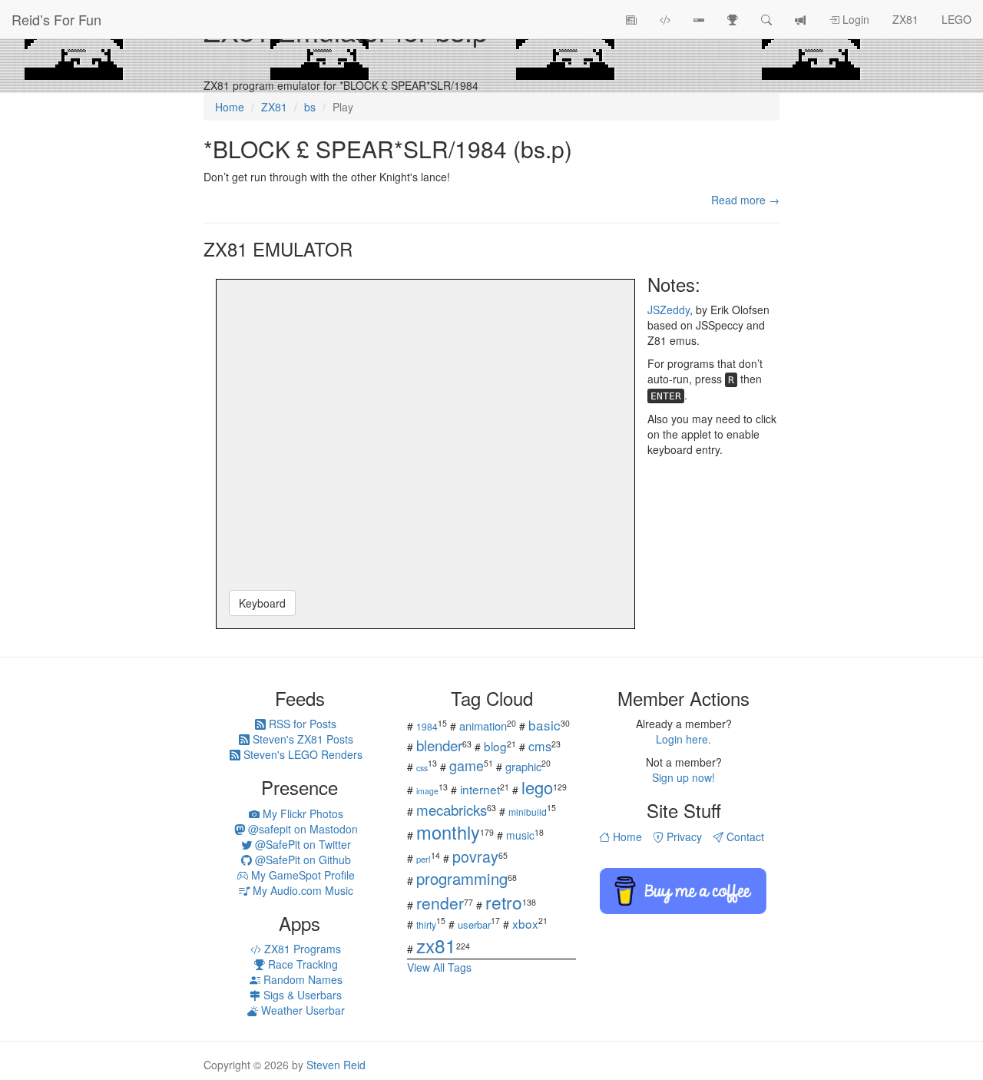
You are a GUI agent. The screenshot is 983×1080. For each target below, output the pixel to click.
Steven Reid (336, 1064)
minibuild (527, 811)
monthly (448, 832)
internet (480, 788)
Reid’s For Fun (56, 19)
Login (854, 19)
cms (539, 746)
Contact (743, 836)
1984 (427, 726)
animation (483, 725)
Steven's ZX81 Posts (301, 739)
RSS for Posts (301, 723)
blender (439, 744)
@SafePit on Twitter (301, 844)
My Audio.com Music (301, 890)
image (427, 791)
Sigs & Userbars (301, 994)
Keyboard (262, 603)
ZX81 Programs (301, 948)
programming (462, 878)
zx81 (436, 945)
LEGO (956, 19)
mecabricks (451, 809)
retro (503, 902)
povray (475, 856)
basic (544, 724)
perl (423, 859)
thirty (426, 924)
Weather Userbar (301, 1010)
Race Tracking (301, 964)
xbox (525, 923)
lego (537, 787)
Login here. (683, 739)
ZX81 (905, 19)
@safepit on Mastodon (301, 829)
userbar (474, 924)
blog (495, 745)
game (466, 765)
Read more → (745, 199)
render (440, 902)
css (422, 768)
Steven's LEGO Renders (301, 754)
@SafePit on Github (301, 859)
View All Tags (439, 967)
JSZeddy (668, 309)
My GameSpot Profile (301, 875)
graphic (523, 766)
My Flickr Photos (301, 813)
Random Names (301, 979)
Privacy (683, 836)
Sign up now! (683, 777)
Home (626, 836)
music (520, 835)
